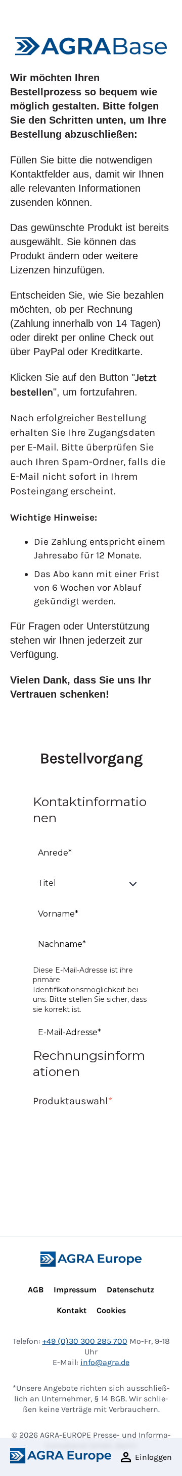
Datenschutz (130, 1289)
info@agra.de (104, 1362)
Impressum (75, 1289)
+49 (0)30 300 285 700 (84, 1341)
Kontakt (71, 1310)
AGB (35, 1289)
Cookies (111, 1310)
